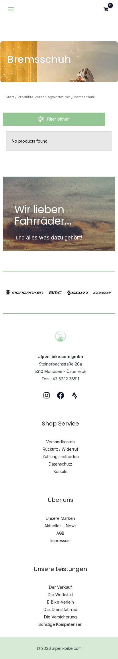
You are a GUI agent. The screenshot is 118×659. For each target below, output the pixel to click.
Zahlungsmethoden (60, 456)
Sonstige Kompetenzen (60, 624)
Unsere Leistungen (60, 569)
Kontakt (61, 471)
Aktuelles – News (60, 525)
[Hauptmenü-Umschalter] (11, 9)
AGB (60, 533)
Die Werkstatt (60, 594)
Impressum (60, 540)
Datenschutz (60, 464)
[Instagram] (46, 395)
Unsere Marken (60, 518)
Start (10, 97)
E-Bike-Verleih (60, 602)
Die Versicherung (60, 616)
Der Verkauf (60, 587)
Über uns (60, 500)
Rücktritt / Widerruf (60, 449)
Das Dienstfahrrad (60, 609)
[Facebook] (60, 395)
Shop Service (60, 424)
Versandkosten (60, 441)
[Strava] (74, 395)
